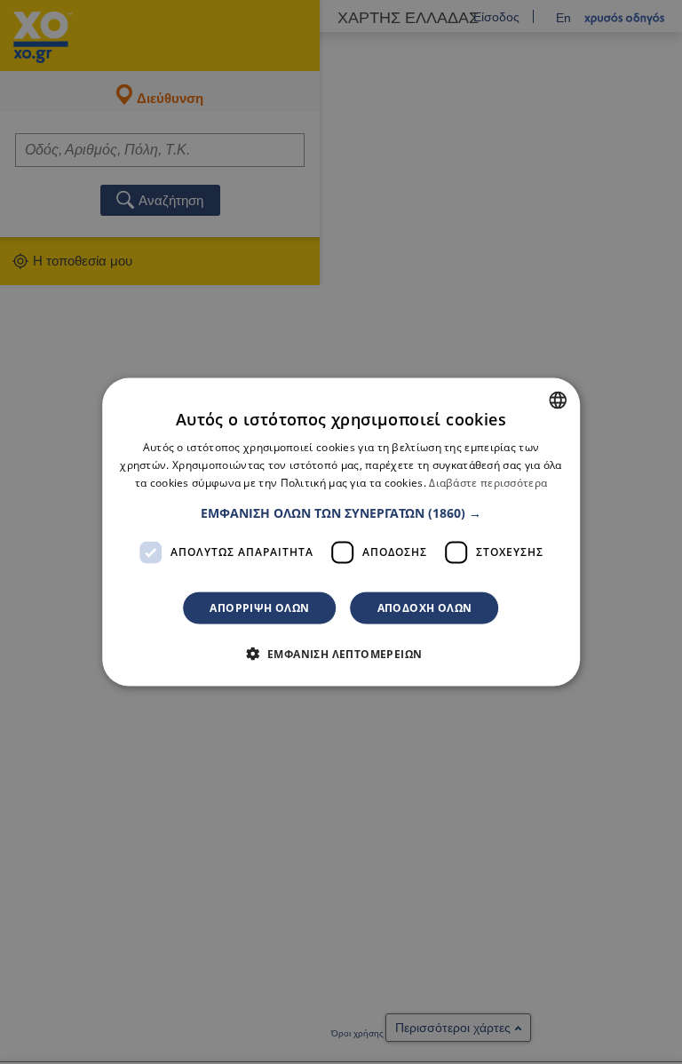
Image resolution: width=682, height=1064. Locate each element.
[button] (341, 512)
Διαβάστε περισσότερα (488, 482)
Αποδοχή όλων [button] (424, 607)
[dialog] (341, 532)
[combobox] (558, 400)
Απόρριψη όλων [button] (259, 607)
